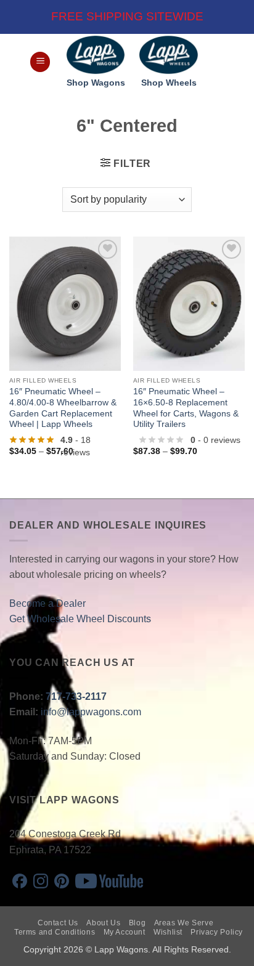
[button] (40, 62)
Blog (137, 923)
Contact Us (58, 923)
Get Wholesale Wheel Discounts (80, 619)
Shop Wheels (169, 82)
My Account (124, 932)
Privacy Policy (216, 932)
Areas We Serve (184, 923)
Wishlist (168, 932)
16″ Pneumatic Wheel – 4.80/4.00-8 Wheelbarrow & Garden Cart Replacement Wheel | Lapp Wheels (63, 408)
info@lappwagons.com (91, 712)
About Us (103, 923)
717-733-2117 (76, 696)
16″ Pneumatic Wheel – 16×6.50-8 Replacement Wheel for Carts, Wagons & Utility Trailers (186, 408)
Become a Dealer (47, 603)
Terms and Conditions (54, 932)
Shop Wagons (96, 82)
